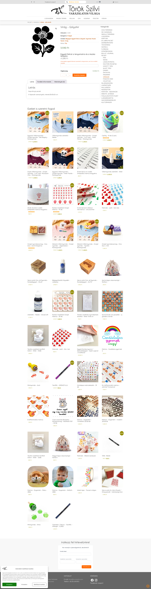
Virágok (36, 22)
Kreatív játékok (107, 94)
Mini (104, 58)
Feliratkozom (86, 566)
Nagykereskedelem (108, 100)
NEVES (105, 60)
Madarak (106, 75)
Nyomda (88, 38)
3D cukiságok (106, 32)
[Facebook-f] (31, 2)
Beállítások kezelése (39, 584)
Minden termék (61, 18)
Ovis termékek (106, 30)
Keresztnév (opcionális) (81, 559)
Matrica (104, 47)
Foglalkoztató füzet (109, 96)
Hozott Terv (108, 66)
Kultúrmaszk (106, 102)
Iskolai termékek (107, 34)
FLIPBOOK (104, 49)
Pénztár (96, 18)
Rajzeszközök (107, 83)
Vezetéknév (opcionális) (65, 559)
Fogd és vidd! (108, 79)
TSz (66, 43)
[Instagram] (34, 2)
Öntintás (106, 72)
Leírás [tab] (32, 82)
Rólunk (72, 18)
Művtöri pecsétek (110, 64)
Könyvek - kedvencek (109, 92)
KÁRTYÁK (104, 38)
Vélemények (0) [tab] (59, 82)
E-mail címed (63, 551)
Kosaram (87, 18)
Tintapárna (105, 45)
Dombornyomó (107, 43)
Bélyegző (68, 38)
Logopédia (105, 36)
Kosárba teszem (79, 75)
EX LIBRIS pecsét (107, 41)
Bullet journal (107, 53)
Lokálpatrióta (108, 62)
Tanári (62, 41)
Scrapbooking (106, 51)
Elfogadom (9, 584)
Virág (66, 41)
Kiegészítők (105, 89)
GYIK (79, 18)
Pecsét (30, 22)
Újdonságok (49, 18)
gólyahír (82, 38)
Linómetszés (106, 85)
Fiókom (104, 18)
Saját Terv (107, 68)
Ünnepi (105, 70)
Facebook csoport (50, 2)
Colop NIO (107, 81)
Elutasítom (24, 584)
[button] (56, 28)
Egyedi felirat (75, 38)
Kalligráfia (105, 87)
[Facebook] (92, 580)
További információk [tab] (44, 82)
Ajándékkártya (107, 98)
